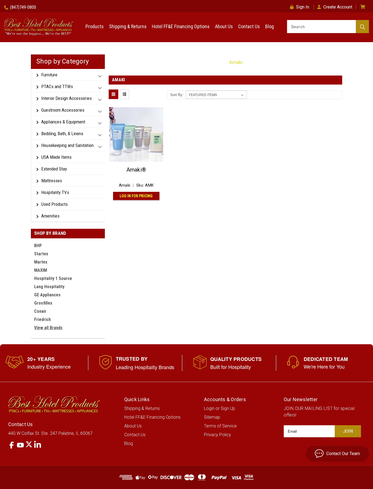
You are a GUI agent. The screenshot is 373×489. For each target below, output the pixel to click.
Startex (41, 253)
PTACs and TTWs (57, 86)
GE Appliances (47, 294)
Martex (40, 262)
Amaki (235, 62)
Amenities (50, 216)
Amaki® (136, 169)
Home (215, 62)
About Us (224, 26)
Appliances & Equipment (63, 122)
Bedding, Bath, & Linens (62, 133)
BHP (38, 245)
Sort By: (176, 94)
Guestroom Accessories (62, 110)
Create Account (337, 7)
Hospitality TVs (55, 192)
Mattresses (51, 180)
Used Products (54, 204)
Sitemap (212, 417)
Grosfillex (43, 303)
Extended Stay (54, 169)
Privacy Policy (217, 434)
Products (94, 26)
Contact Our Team (343, 453)
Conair (40, 311)
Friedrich (42, 319)
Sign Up (228, 408)
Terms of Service (220, 426)
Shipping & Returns (128, 26)
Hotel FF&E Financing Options (181, 26)
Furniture (49, 74)
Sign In (302, 7)
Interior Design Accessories (66, 98)
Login (209, 408)
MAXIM (40, 270)
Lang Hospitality (49, 286)
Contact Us (249, 26)
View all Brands (48, 327)
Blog (269, 26)
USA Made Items (56, 157)
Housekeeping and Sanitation (67, 145)
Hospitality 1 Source (53, 278)
